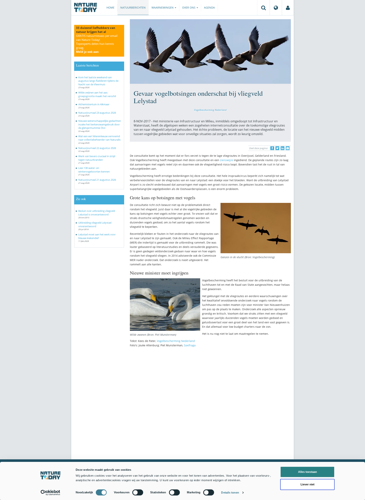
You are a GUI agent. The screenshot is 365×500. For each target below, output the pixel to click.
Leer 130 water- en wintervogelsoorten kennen (94, 169)
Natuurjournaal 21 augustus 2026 (97, 179)
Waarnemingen (163, 7)
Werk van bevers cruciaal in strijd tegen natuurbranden (96, 157)
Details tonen (230, 492)
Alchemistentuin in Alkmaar (93, 104)
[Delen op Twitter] (277, 148)
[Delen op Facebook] (272, 148)
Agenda (209, 7)
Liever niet (307, 484)
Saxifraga (190, 345)
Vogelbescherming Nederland (210, 109)
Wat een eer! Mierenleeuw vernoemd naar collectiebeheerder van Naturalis (99, 138)
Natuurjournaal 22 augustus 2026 (97, 148)
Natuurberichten (133, 7)
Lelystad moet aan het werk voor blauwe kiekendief (97, 236)
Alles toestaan (307, 471)
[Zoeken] (263, 7)
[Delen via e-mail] (288, 148)
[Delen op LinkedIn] (282, 148)
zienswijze (226, 160)
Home (110, 7)
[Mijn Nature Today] (288, 7)
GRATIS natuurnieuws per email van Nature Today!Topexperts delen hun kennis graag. (96, 44)
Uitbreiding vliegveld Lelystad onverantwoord (94, 224)
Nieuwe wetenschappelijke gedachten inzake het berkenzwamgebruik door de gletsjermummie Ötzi (99, 124)
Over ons (189, 7)
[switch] (137, 492)
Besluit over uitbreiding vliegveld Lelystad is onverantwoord (96, 212)
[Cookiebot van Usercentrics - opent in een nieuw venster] (50, 492)
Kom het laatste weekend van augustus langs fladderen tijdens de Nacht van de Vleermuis (98, 81)
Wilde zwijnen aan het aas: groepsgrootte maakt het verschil (97, 94)
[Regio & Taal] (276, 7)
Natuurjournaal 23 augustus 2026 (97, 112)
